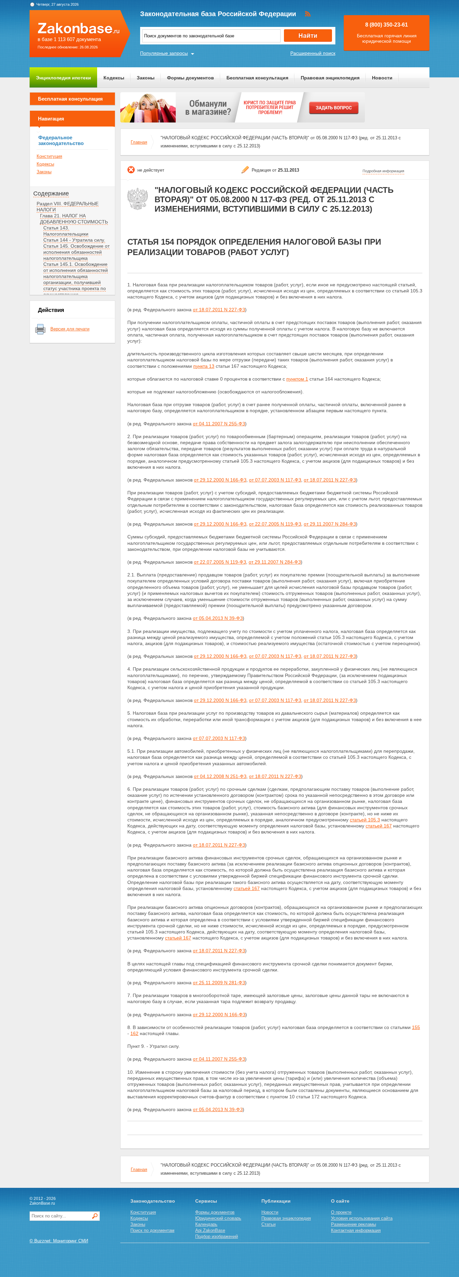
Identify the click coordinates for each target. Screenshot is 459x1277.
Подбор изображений (216, 1236)
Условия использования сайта (361, 1218)
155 (416, 1027)
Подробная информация (383, 171)
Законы (146, 77)
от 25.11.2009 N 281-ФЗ (219, 982)
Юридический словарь (218, 1218)
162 (134, 1033)
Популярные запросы (164, 53)
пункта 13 (203, 366)
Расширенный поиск (312, 53)
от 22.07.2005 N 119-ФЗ (275, 524)
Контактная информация (356, 1230)
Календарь (206, 1224)
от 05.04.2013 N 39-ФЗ (218, 618)
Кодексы (113, 77)
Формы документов (190, 77)
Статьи (268, 1224)
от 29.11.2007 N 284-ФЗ (330, 524)
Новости (382, 77)
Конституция (49, 156)
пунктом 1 (297, 379)
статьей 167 (379, 825)
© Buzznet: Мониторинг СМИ (59, 1240)
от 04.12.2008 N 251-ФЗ (220, 776)
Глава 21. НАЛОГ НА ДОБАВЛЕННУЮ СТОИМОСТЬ (74, 218)
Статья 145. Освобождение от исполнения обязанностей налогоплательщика (76, 252)
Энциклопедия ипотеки (63, 77)
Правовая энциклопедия (330, 77)
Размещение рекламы (353, 1224)
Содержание (51, 193)
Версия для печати (69, 328)
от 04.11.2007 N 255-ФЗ (219, 423)
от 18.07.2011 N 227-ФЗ (219, 309)
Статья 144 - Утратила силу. (74, 240)
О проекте (341, 1212)
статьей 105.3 (365, 819)
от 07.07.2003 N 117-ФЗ (275, 480)
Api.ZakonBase (210, 1230)
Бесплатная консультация (257, 77)
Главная (139, 142)
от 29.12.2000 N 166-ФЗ (220, 480)
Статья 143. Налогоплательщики (65, 231)
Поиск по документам (152, 1230)
